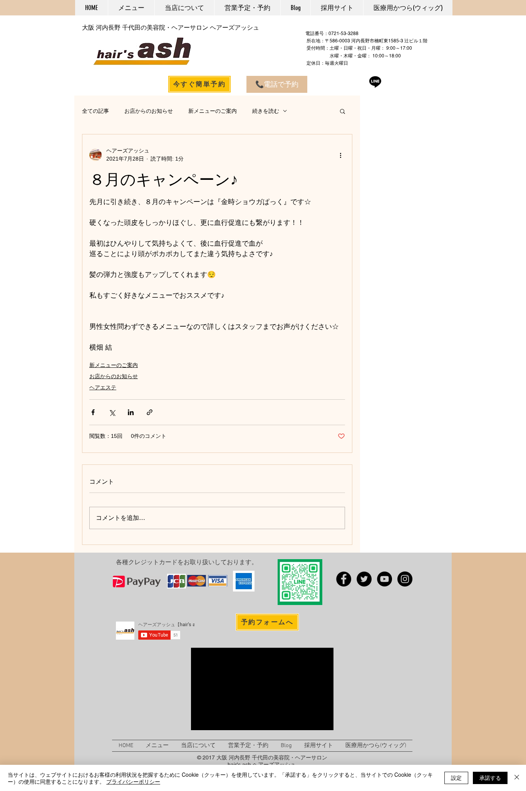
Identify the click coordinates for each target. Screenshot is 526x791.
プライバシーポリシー (133, 781)
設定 (456, 777)
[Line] (375, 81)
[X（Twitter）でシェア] (112, 412)
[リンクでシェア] (149, 412)
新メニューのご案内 (212, 111)
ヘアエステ (102, 387)
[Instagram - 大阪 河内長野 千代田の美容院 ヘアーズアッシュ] (404, 579)
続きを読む (265, 111)
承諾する (490, 777)
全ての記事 (95, 111)
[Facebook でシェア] (93, 412)
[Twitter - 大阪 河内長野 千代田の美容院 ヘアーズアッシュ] (364, 579)
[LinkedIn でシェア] (130, 412)
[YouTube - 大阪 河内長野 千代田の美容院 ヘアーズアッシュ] (384, 579)
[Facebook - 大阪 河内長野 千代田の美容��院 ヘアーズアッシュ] (343, 579)
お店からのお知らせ (148, 111)
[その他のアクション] (340, 154)
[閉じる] (516, 778)
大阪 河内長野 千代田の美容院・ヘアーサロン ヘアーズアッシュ (170, 27)
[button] (342, 111)
